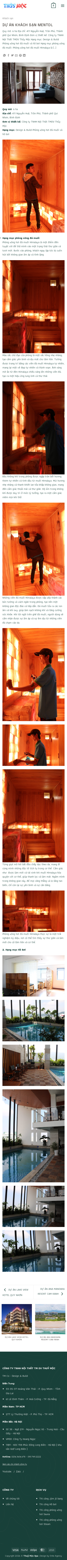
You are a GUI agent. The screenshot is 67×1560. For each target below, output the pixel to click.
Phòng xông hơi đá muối (46, 130)
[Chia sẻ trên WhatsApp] (4, 55)
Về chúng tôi (13, 1499)
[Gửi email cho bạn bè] (16, 55)
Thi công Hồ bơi (47, 1504)
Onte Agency (56, 1556)
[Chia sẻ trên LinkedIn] (24, 55)
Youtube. (7, 1471)
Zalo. (18, 1471)
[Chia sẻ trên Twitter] (12, 55)
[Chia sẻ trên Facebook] (8, 55)
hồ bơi (5, 134)
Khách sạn (7, 18)
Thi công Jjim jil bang (51, 1499)
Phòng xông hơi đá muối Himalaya (20, 242)
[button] (53, 5)
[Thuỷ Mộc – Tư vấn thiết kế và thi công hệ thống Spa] (21, 5)
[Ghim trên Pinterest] (20, 55)
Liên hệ (10, 1504)
